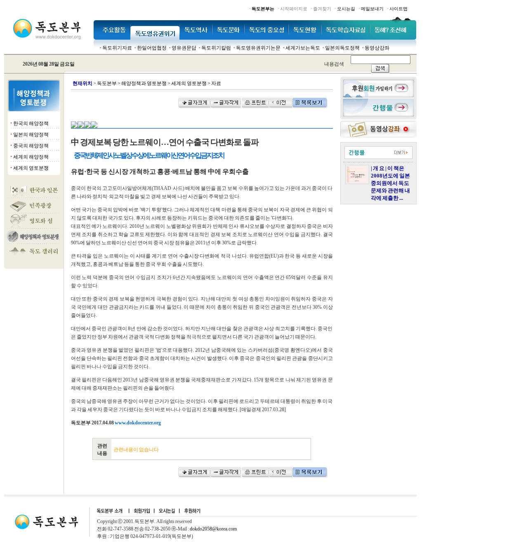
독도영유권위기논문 (258, 48)
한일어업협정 (152, 48)
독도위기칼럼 (216, 48)
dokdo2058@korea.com (213, 529)
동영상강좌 (377, 48)
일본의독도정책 (342, 48)
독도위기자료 (117, 48)
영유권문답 (184, 48)
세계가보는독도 (302, 48)
